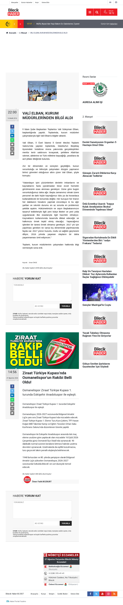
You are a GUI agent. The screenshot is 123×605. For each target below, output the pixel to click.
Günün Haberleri (26, 2)
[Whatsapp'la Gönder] (12, 140)
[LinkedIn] (12, 135)
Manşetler (14, 2)
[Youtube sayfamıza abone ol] (102, 593)
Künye (43, 594)
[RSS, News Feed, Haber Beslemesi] (114, 593)
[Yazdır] (12, 149)
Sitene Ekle (45, 2)
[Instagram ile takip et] (108, 593)
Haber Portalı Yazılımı (18, 601)
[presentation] (14, 23)
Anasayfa (12, 33)
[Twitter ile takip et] (96, 593)
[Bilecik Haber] (14, 12)
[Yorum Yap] (12, 153)
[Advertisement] (61, 54)
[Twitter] (12, 131)
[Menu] (90, 12)
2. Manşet (23, 33)
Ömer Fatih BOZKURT (42, 481)
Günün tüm (109, 24)
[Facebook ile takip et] (90, 593)
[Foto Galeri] (116, 2)
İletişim (51, 594)
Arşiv (37, 2)
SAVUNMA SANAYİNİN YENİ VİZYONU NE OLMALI (57, 24)
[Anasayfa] (7, 2)
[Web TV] (110, 2)
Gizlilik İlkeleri (62, 594)
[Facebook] (12, 127)
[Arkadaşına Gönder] (12, 144)
